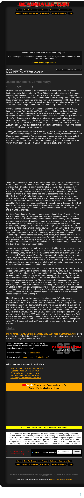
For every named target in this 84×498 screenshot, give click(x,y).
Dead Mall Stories (30, 10)
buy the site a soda (44, 475)
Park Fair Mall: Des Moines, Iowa (24, 375)
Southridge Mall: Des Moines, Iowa (25, 378)
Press (70, 13)
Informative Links (65, 10)
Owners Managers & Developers (27, 13)
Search (77, 452)
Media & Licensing (56, 479)
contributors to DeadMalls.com (35, 357)
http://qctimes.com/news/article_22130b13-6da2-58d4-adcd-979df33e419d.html (41, 334)
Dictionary (53, 10)
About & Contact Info (59, 13)
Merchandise (44, 13)
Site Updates (42, 10)
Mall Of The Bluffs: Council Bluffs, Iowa (27, 368)
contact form (35, 352)
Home (19, 10)
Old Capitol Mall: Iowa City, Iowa (24, 373)
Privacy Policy (67, 479)
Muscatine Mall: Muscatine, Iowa (24, 371)
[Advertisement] (44, 32)
